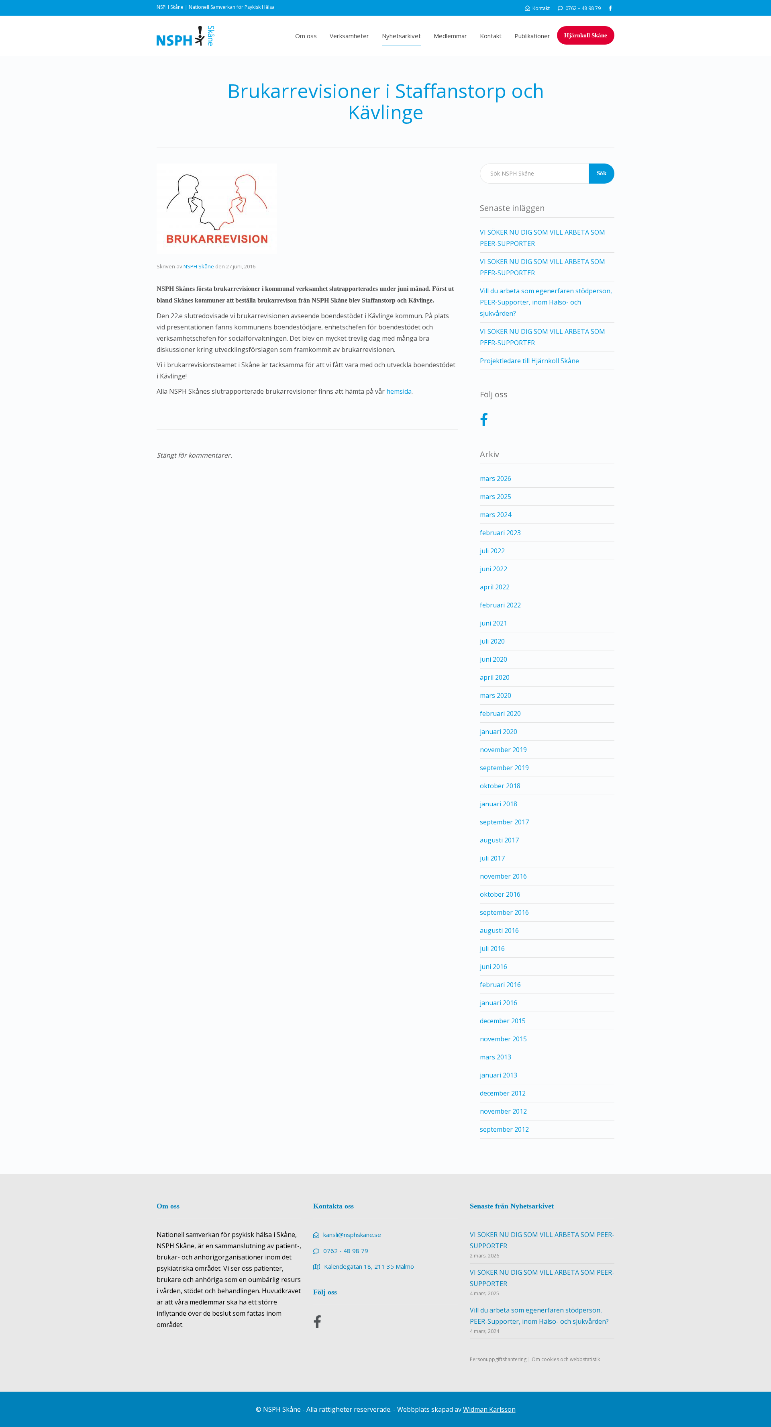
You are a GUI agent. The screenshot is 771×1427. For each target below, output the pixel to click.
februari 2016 (500, 984)
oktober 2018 (500, 785)
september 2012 (504, 1129)
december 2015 (503, 1020)
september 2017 (504, 822)
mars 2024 (495, 514)
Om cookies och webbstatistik (566, 1359)
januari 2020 (498, 731)
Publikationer (532, 36)
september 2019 (504, 767)
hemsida (399, 391)
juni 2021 (493, 623)
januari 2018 (498, 803)
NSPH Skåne (199, 266)
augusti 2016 (499, 930)
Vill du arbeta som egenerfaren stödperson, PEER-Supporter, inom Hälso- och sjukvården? (546, 302)
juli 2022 (492, 550)
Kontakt (491, 36)
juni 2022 (493, 568)
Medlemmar (450, 36)
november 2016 (503, 876)
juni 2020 (493, 659)
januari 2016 (498, 1002)
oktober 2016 (500, 894)
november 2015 (503, 1038)
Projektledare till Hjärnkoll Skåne (529, 360)
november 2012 (503, 1111)
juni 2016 (493, 966)
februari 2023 (500, 532)
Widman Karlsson (489, 1409)
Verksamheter (349, 36)
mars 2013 (495, 1057)
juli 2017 (492, 858)
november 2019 (503, 749)
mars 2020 (495, 695)
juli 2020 (492, 641)
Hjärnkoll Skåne (585, 35)
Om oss (306, 36)
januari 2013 (498, 1075)
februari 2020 (500, 713)
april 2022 (495, 587)
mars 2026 (495, 478)
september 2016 (504, 912)
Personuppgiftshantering (498, 1359)
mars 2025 (495, 496)
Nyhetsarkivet (401, 36)
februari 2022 (500, 605)
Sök (601, 173)
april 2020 (495, 677)
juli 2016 (492, 948)
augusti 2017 (499, 840)
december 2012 (503, 1093)
